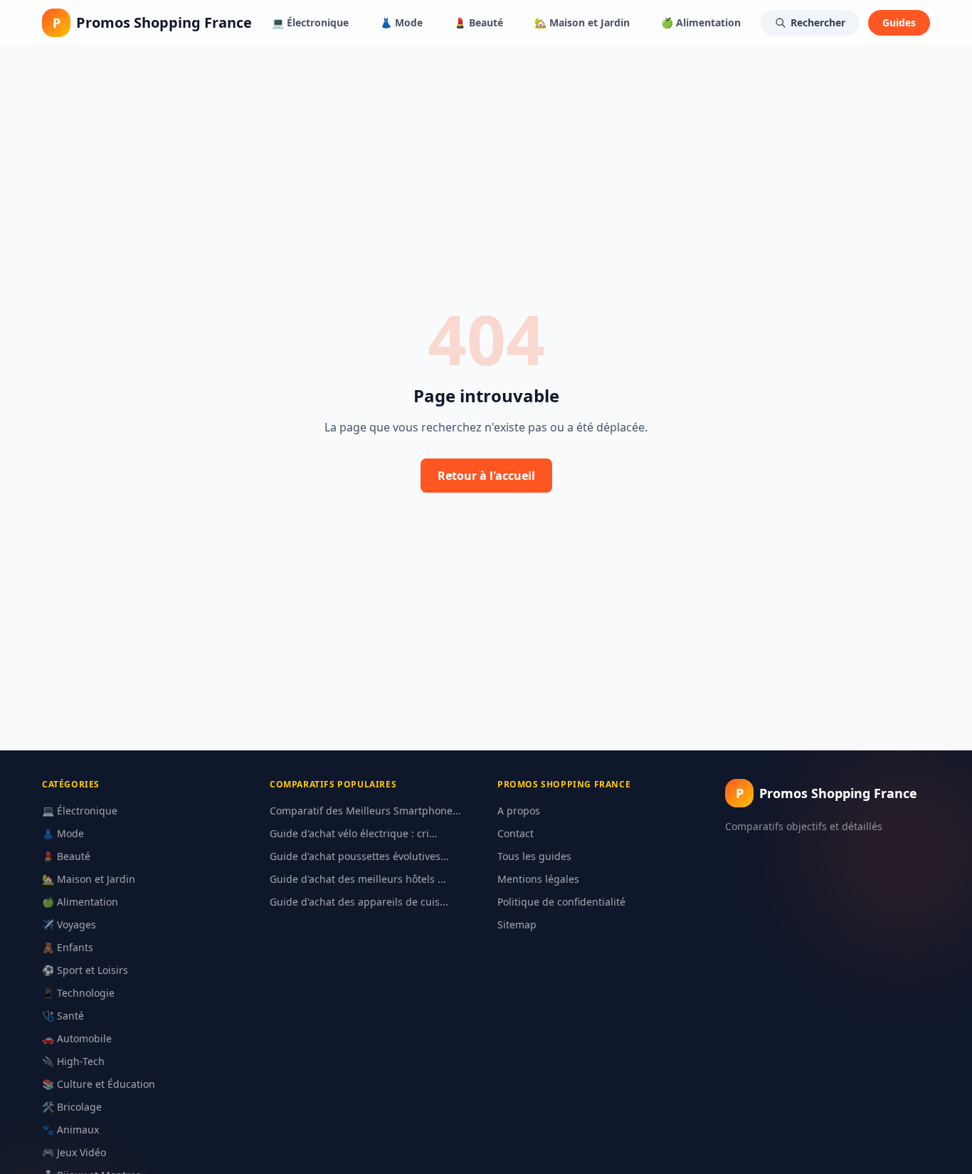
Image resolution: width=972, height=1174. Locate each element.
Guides (899, 22)
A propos (518, 810)
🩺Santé (63, 1015)
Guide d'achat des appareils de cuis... (359, 901)
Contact (515, 833)
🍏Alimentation (701, 22)
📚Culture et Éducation (98, 1084)
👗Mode (401, 22)
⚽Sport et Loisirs (85, 970)
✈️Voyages (69, 924)
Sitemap (517, 924)
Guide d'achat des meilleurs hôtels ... (358, 879)
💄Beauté (478, 22)
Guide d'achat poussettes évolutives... (359, 856)
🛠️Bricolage (72, 1106)
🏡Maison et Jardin (582, 22)
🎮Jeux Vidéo (74, 1152)
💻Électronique (310, 22)
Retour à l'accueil (486, 475)
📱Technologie (78, 993)
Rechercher (818, 22)
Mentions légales (538, 879)
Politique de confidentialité (561, 901)
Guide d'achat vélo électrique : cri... (354, 833)
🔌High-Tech (73, 1061)
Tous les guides (534, 856)
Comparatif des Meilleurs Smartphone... (365, 810)
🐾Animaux (70, 1129)
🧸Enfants (67, 947)
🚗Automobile (77, 1038)
